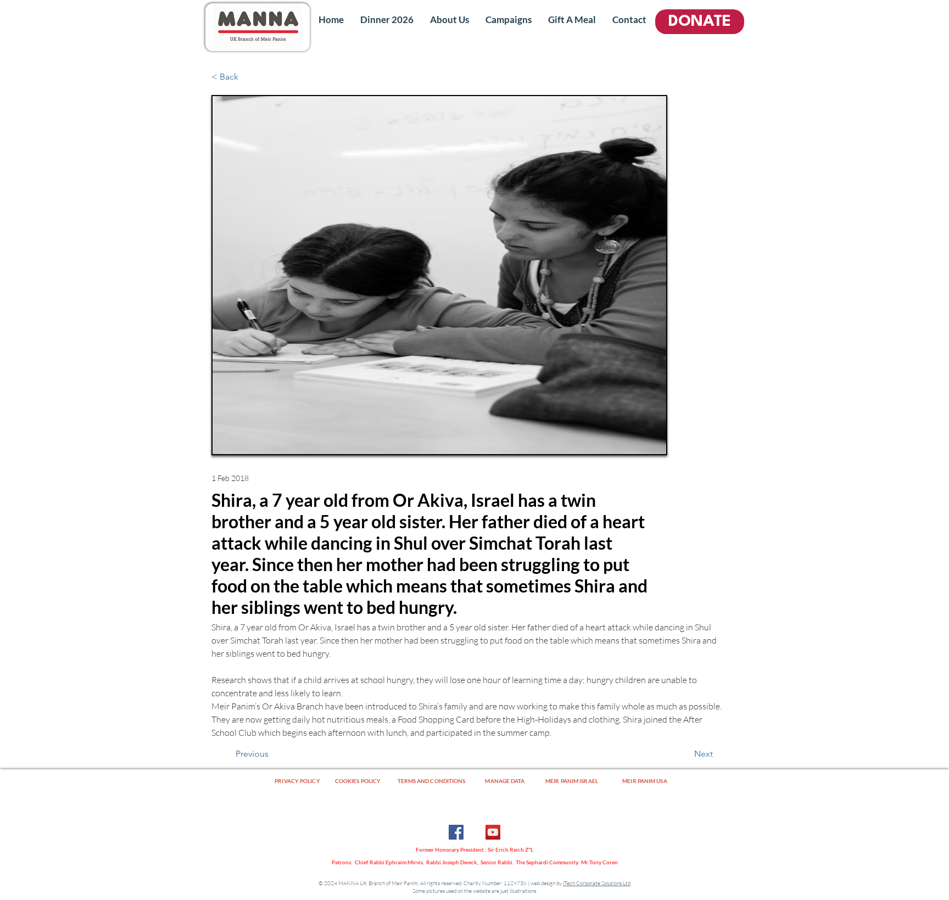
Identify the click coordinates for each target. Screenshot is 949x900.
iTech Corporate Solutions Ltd (596, 883)
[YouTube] (492, 832)
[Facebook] (456, 832)
